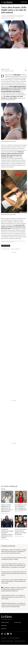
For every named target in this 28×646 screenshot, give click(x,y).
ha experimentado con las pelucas (10, 91)
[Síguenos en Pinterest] (11, 634)
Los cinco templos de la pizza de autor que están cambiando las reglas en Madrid (13, 558)
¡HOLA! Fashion (8, 4)
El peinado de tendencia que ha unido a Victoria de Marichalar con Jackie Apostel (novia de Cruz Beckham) (7, 533)
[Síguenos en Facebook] (2, 634)
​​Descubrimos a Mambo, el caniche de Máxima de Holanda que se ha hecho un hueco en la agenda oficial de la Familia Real (14, 589)
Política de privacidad (7, 641)
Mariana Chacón (5, 69)
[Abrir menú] (1, 2)
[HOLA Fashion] (8, 2)
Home (2, 4)
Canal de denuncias (20, 641)
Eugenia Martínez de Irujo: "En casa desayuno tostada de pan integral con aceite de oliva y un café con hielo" (13, 597)
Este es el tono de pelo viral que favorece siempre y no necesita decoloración (20, 532)
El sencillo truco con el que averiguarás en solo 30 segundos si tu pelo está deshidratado (21, 507)
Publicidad (4, 625)
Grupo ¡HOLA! (18, 622)
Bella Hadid (17, 74)
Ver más (3, 488)
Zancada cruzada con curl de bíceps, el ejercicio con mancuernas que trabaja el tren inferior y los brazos (14, 573)
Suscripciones (5, 622)
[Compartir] (25, 70)
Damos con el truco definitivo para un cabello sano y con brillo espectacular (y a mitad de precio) (7, 508)
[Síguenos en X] (5, 634)
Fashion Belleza (15, 4)
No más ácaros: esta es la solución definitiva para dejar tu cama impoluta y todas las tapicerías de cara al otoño (14, 581)
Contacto (3, 628)
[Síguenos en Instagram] (8, 634)
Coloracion (5, 248)
